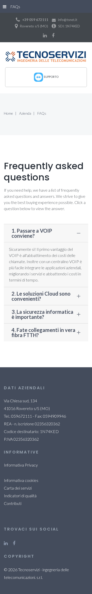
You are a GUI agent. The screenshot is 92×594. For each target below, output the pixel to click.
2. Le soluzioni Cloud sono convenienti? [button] (41, 296)
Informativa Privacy (21, 464)
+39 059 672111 (35, 20)
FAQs (15, 6)
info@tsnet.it (67, 20)
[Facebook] (53, 35)
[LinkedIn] (45, 35)
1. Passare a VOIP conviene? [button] (32, 233)
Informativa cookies (21, 480)
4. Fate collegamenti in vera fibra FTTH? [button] (43, 332)
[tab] (46, 233)
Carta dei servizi (18, 487)
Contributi (12, 503)
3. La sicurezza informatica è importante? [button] (42, 314)
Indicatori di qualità (20, 495)
